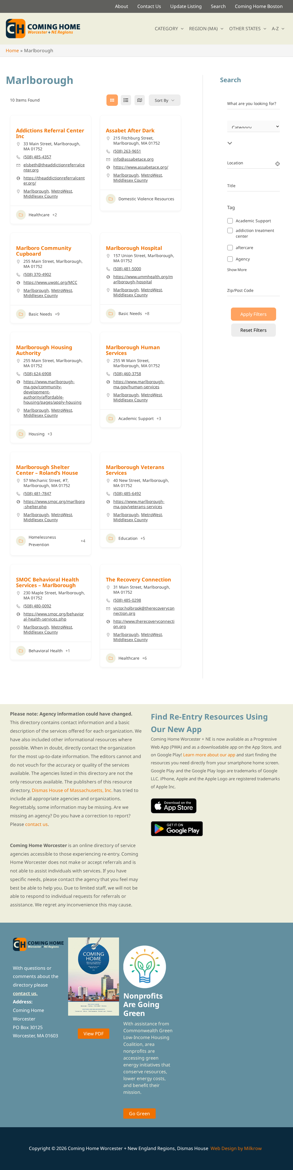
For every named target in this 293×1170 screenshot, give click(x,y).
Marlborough (36, 191)
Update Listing (186, 6)
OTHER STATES (245, 28)
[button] (181, 28)
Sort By (161, 100)
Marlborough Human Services (133, 350)
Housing (37, 434)
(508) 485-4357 (37, 156)
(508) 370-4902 (37, 274)
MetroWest (61, 191)
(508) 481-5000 (127, 268)
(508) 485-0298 (127, 600)
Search (218, 6)
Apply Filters (253, 314)
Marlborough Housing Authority (44, 350)
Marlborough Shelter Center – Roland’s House (47, 470)
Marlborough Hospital (134, 247)
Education (128, 538)
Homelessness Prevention (42, 540)
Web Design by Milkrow (236, 1148)
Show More (237, 269)
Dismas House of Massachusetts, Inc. (72, 790)
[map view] (139, 100)
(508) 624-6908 (37, 373)
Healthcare (39, 214)
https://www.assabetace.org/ (140, 167)
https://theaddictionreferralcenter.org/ (54, 180)
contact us (36, 824)
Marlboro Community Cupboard (43, 250)
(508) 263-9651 (127, 151)
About (121, 6)
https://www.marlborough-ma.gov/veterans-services (139, 504)
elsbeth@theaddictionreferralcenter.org (54, 167)
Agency (243, 259)
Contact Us (149, 6)
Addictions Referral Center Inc (50, 133)
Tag (231, 207)
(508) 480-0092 (37, 606)
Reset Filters (253, 330)
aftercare (244, 247)
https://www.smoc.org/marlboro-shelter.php (54, 504)
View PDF (94, 1033)
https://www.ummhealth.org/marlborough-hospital (143, 279)
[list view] (126, 100)
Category (235, 133)
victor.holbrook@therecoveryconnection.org (144, 611)
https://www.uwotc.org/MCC (50, 282)
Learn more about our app (209, 754)
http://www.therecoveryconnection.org (144, 624)
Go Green (139, 1113)
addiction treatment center (255, 233)
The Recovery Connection (138, 579)
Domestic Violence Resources (146, 198)
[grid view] (112, 100)
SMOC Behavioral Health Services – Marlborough (47, 582)
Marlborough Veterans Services (135, 470)
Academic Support (136, 418)
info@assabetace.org (133, 159)
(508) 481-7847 (37, 493)
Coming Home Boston (259, 6)
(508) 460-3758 (127, 373)
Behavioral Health (46, 650)
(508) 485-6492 (127, 493)
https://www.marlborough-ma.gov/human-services (139, 384)
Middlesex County (40, 196)
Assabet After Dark (130, 130)
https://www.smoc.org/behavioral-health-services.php (53, 616)
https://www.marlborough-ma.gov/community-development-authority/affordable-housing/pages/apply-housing (52, 392)
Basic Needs (40, 314)
